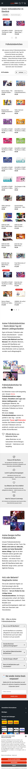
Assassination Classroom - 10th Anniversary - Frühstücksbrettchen (20, 206)
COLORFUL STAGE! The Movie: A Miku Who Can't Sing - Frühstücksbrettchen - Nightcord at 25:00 (7, 130)
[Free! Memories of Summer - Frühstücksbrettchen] (20, 255)
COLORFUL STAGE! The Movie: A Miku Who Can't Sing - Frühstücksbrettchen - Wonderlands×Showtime (20, 130)
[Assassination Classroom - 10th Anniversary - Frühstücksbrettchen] (20, 198)
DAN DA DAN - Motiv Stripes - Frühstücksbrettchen (20, 225)
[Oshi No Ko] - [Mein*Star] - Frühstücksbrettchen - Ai (20, 31)
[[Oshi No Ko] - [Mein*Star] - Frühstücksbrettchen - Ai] (20, 23)
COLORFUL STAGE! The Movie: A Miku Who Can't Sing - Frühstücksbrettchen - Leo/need (7, 168)
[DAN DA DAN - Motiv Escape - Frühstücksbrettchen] (7, 236)
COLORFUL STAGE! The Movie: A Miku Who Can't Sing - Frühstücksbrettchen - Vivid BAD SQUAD (7, 149)
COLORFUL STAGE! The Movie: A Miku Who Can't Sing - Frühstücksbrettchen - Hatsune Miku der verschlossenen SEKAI (7, 187)
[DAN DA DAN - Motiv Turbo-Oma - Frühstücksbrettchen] (7, 217)
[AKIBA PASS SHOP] (14, 3)
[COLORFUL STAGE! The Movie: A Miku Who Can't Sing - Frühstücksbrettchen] (7, 23)
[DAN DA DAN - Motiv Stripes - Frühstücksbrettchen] (20, 217)
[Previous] (12, 38)
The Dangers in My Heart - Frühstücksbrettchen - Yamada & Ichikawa (20, 187)
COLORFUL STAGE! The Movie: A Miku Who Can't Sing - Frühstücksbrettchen (7, 31)
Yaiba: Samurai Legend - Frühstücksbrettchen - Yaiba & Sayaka (20, 110)
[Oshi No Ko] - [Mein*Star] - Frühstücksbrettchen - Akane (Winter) (7, 264)
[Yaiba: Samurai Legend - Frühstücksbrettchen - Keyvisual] (7, 198)
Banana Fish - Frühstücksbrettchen (7, 110)
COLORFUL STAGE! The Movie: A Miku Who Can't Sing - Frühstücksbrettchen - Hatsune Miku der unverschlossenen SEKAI (20, 168)
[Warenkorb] (24, 3)
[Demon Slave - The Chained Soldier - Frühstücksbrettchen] (7, 83)
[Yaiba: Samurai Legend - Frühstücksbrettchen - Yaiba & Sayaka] (20, 102)
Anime (13, 394)
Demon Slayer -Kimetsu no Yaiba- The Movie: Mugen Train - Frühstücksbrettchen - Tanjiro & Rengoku (7, 302)
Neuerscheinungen (15, 15)
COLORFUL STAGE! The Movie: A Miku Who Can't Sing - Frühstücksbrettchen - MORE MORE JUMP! (20, 149)
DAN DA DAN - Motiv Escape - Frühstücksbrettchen (7, 244)
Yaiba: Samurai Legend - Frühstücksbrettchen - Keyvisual (7, 206)
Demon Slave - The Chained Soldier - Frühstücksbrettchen (7, 91)
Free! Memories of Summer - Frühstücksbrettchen (20, 264)
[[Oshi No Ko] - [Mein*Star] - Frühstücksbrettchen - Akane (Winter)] (7, 255)
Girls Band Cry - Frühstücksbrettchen (20, 91)
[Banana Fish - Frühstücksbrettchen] (7, 102)
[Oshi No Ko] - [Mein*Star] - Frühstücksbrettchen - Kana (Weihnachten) (20, 244)
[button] (2, 3)
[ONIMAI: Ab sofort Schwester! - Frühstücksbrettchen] (20, 294)
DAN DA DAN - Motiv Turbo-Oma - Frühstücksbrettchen (7, 225)
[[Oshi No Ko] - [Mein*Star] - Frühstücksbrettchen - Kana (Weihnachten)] (20, 236)
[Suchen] (19, 3)
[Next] (16, 38)
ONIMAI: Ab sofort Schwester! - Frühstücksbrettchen (20, 302)
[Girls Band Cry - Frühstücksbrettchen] (20, 83)
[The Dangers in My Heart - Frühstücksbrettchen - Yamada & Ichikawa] (20, 179)
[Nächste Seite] (19, 310)
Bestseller (5, 15)
